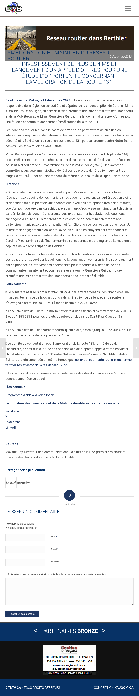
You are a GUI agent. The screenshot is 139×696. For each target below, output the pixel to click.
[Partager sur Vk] (22, 482)
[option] (69, 660)
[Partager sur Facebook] (6, 482)
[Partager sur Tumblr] (20, 482)
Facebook (12, 411)
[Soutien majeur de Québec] (3, 348)
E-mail (54, 549)
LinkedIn (11, 427)
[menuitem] (126, 8)
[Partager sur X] (8, 482)
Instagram (12, 422)
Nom (54, 536)
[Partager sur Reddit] (25, 482)
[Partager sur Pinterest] (15, 482)
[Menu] (126, 8)
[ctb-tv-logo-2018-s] (13, 8)
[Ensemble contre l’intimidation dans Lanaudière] (136, 348)
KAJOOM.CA (124, 687)
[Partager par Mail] (28, 482)
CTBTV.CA (13, 687)
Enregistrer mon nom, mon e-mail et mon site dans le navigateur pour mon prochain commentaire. (58, 574)
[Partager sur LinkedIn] (18, 482)
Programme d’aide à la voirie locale (30, 395)
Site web (55, 561)
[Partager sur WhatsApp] (13, 482)
